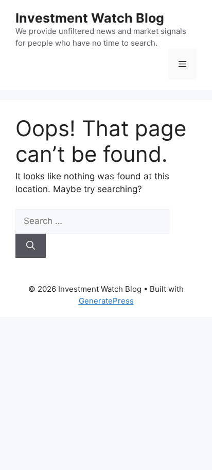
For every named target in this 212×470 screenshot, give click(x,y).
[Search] (30, 246)
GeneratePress (106, 301)
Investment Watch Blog (89, 18)
